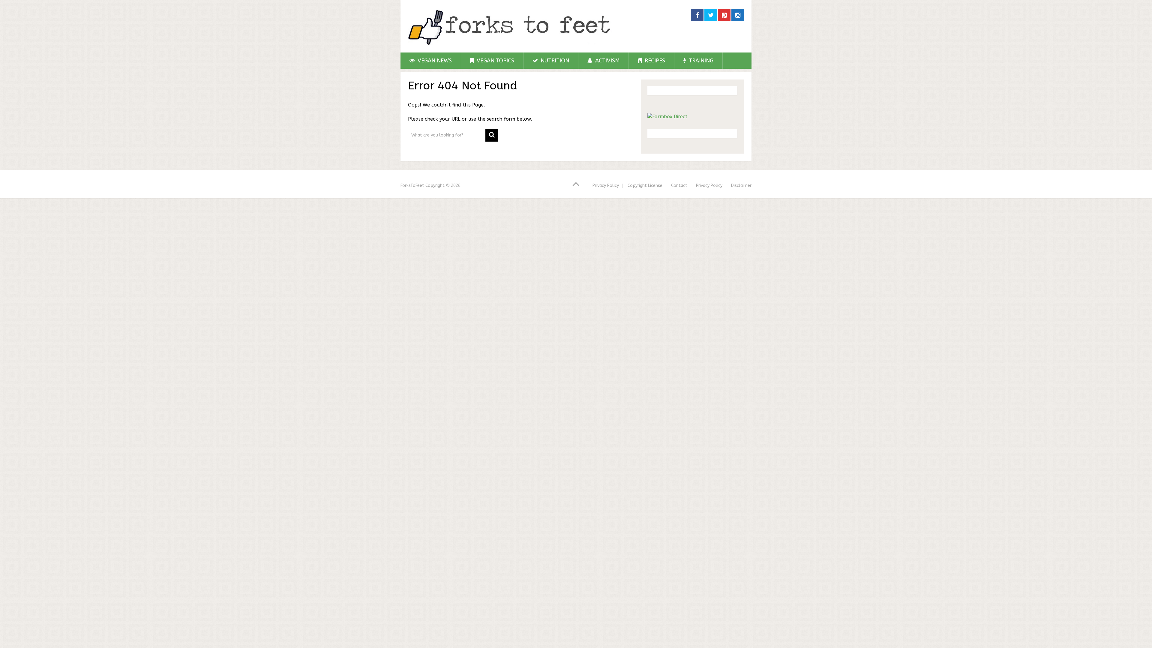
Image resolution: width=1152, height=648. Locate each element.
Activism (607, 60)
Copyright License (645, 185)
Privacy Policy (605, 185)
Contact (679, 185)
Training (700, 60)
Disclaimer (741, 185)
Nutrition (554, 60)
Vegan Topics (494, 60)
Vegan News (434, 60)
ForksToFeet (412, 185)
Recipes (654, 60)
